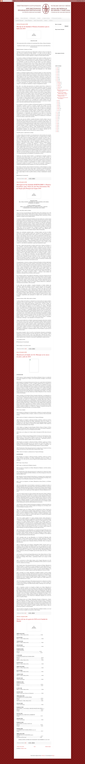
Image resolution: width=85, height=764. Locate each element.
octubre (58, 85)
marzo (58, 106)
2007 (57, 128)
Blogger (53, 755)
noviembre (59, 83)
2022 (57, 74)
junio (58, 102)
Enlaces (45, 20)
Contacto (51, 20)
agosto (58, 88)
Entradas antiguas (48, 746)
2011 (57, 121)
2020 (57, 77)
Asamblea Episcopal (19, 20)
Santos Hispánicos (28, 20)
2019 (57, 79)
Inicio (35, 746)
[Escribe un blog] (30, 178)
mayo (58, 103)
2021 (57, 75)
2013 (57, 118)
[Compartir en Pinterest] (34, 178)
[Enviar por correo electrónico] (29, 178)
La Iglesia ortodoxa (46, 18)
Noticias (17, 18)
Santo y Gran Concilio (38, 20)
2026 (57, 67)
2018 (57, 80)
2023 (57, 72)
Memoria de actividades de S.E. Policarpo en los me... (62, 95)
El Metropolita (32, 18)
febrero (58, 108)
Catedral (38, 18)
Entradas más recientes (20, 746)
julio (58, 100)
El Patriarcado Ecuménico (56, 18)
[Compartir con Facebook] (33, 178)
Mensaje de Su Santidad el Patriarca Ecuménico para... (62, 91)
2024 (57, 71)
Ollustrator (43, 755)
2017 (57, 112)
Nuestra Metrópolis (24, 18)
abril (58, 105)
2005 (57, 129)
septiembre (59, 87)
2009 (57, 125)
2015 (57, 115)
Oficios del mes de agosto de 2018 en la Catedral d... (62, 98)
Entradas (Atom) (23, 748)
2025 (57, 69)
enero (58, 110)
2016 (57, 113)
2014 (57, 117)
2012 (57, 120)
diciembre (58, 82)
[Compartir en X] (32, 178)
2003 (57, 131)
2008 (57, 126)
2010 (57, 123)
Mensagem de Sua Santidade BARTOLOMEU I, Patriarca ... (62, 93)
